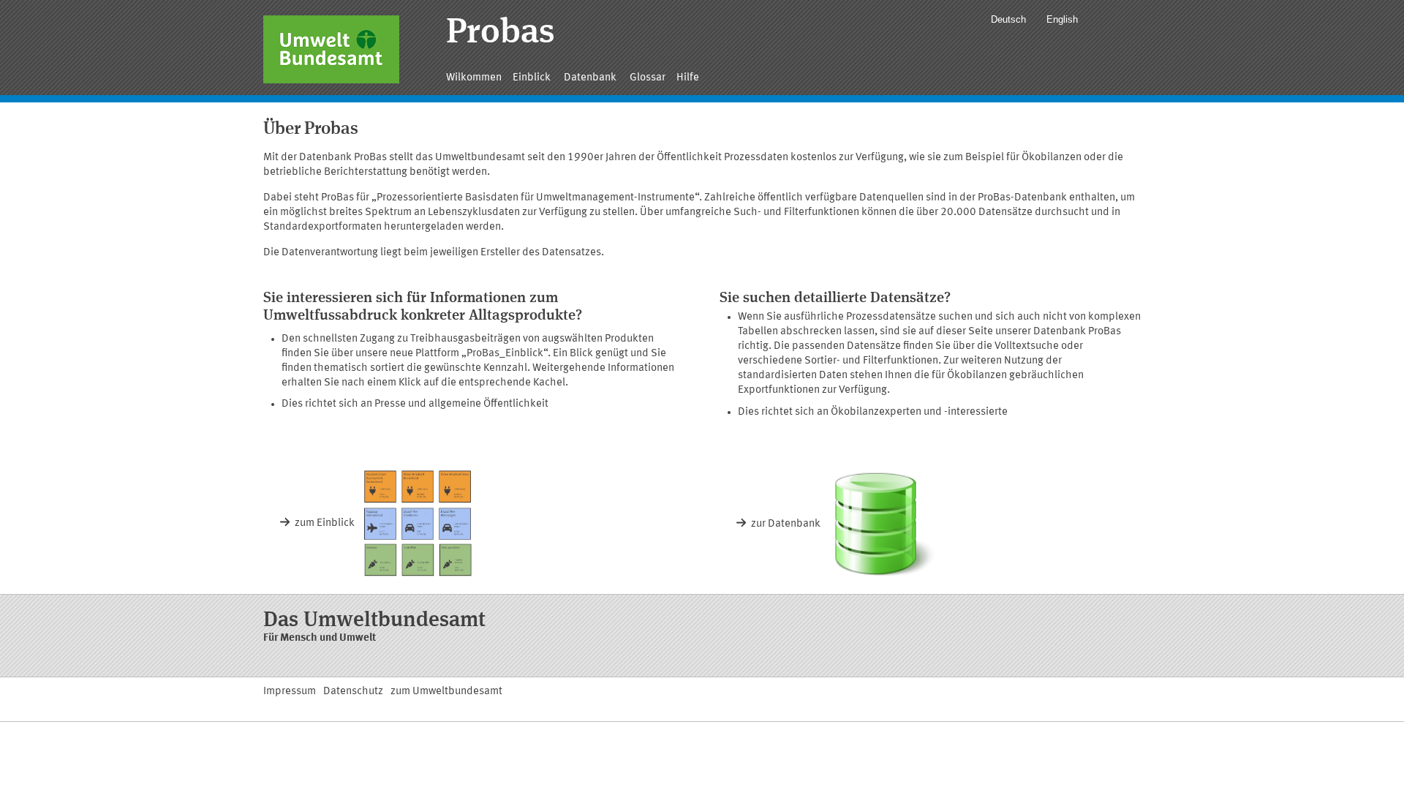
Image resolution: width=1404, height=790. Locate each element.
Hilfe (687, 77)
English (1062, 19)
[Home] (331, 49)
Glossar (647, 77)
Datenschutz (353, 691)
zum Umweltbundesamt (446, 691)
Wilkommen (474, 77)
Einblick (532, 77)
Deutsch (1008, 19)
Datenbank (590, 77)
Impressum (289, 691)
